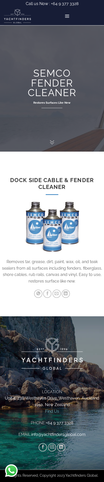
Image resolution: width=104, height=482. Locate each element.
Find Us (52, 411)
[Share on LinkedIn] (66, 294)
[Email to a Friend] (57, 294)
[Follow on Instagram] (52, 447)
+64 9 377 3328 (64, 3)
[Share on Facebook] (47, 294)
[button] (67, 16)
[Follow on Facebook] (43, 447)
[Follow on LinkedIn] (61, 447)
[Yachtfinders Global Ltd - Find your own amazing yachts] (19, 16)
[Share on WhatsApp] (38, 294)
